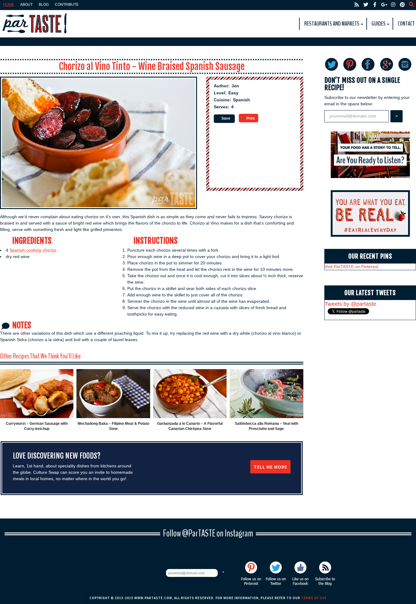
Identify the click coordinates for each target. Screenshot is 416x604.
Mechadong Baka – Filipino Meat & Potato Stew (113, 426)
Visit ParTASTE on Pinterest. (352, 266)
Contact (406, 23)
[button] (224, 118)
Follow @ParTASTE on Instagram (208, 533)
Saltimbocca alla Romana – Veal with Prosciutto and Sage (266, 426)
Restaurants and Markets (331, 23)
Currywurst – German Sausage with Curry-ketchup (37, 426)
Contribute (67, 4)
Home (8, 4)
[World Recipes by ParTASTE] (35, 23)
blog (44, 4)
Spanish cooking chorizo (32, 250)
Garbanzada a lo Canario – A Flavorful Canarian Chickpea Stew (190, 426)
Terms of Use (314, 598)
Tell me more (270, 467)
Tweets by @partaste (350, 304)
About (26, 4)
